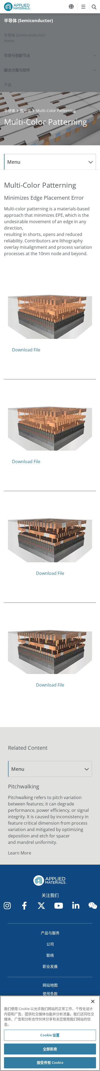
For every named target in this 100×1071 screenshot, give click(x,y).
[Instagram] (7, 905)
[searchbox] (94, 6)
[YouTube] (58, 905)
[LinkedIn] (75, 905)
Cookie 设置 (49, 1035)
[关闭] (93, 1001)
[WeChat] (93, 905)
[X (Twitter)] (41, 905)
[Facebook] (24, 905)
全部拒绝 (50, 1048)
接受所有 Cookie (50, 1062)
